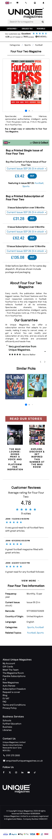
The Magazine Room (13, 673)
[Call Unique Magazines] (26, 3)
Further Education (12, 724)
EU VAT (6, 698)
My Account (9, 663)
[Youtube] (29, 773)
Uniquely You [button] (27, 29)
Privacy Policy (10, 708)
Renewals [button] (41, 29)
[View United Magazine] (15, 386)
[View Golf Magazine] (37, 385)
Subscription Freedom (14, 689)
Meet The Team (11, 670)
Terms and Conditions (14, 705)
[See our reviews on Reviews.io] (26, 35)
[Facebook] (4, 773)
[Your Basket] (34, 3)
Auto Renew (9, 686)
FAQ (4, 702)
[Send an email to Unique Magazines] (17, 3)
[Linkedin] (22, 773)
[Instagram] (16, 773)
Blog (5, 695)
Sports (30, 627)
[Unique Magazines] (26, 788)
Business (7, 727)
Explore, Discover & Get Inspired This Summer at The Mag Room (37, 458)
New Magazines (11, 683)
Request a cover (11, 692)
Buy (32, 176)
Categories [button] (11, 29)
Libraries (7, 730)
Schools (7, 721)
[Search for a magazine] (42, 22)
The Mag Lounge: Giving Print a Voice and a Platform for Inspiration (15, 459)
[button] (43, 3)
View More (28, 580)
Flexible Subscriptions (14, 676)
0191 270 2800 (13, 755)
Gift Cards (8, 667)
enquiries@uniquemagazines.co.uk (24, 761)
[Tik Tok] (35, 773)
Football (39, 627)
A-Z (4, 679)
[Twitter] (10, 773)
